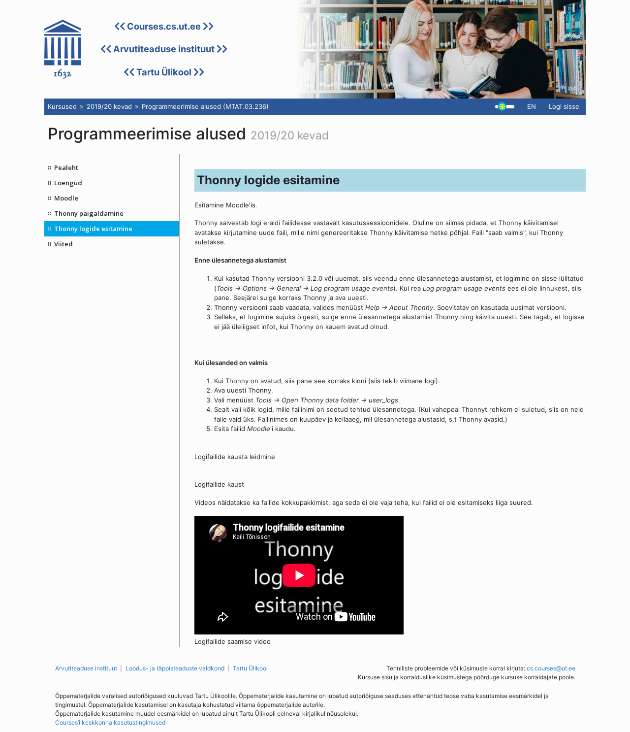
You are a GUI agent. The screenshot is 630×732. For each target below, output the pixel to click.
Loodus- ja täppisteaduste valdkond (175, 668)
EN (531, 106)
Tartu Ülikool (163, 72)
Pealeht (66, 167)
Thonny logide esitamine (93, 228)
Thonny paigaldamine (89, 213)
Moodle (66, 198)
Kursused (62, 106)
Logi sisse (564, 106)
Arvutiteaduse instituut (164, 48)
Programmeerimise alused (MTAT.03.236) (205, 106)
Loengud (68, 182)
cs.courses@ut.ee (551, 668)
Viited (63, 243)
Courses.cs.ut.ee (164, 26)
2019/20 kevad (109, 106)
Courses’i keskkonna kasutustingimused (110, 722)
